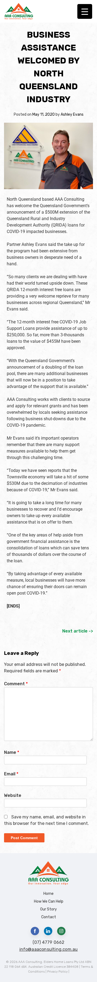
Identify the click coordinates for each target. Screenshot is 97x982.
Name (11, 752)
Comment (16, 683)
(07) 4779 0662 (49, 942)
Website (12, 795)
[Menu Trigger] (84, 11)
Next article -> (77, 631)
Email (11, 773)
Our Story (48, 909)
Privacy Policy (57, 971)
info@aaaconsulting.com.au (48, 949)
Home (48, 893)
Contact (48, 917)
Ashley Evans (72, 114)
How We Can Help (48, 901)
